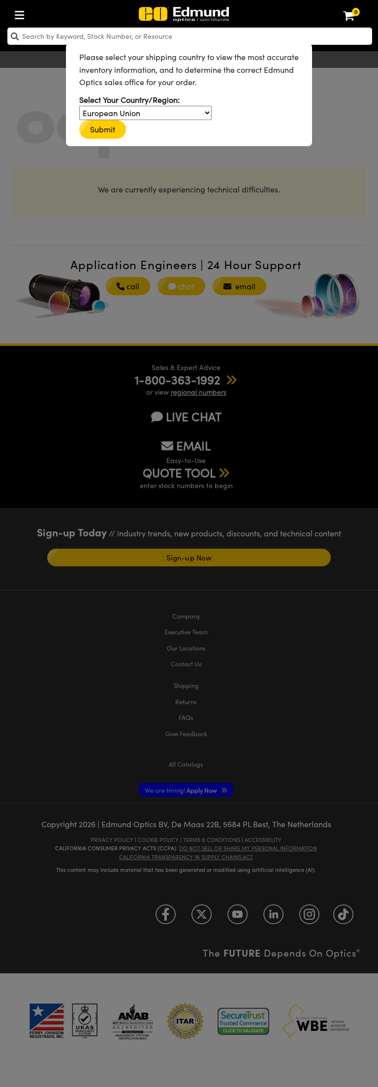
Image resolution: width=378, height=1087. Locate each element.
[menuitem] (22, 13)
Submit (102, 129)
